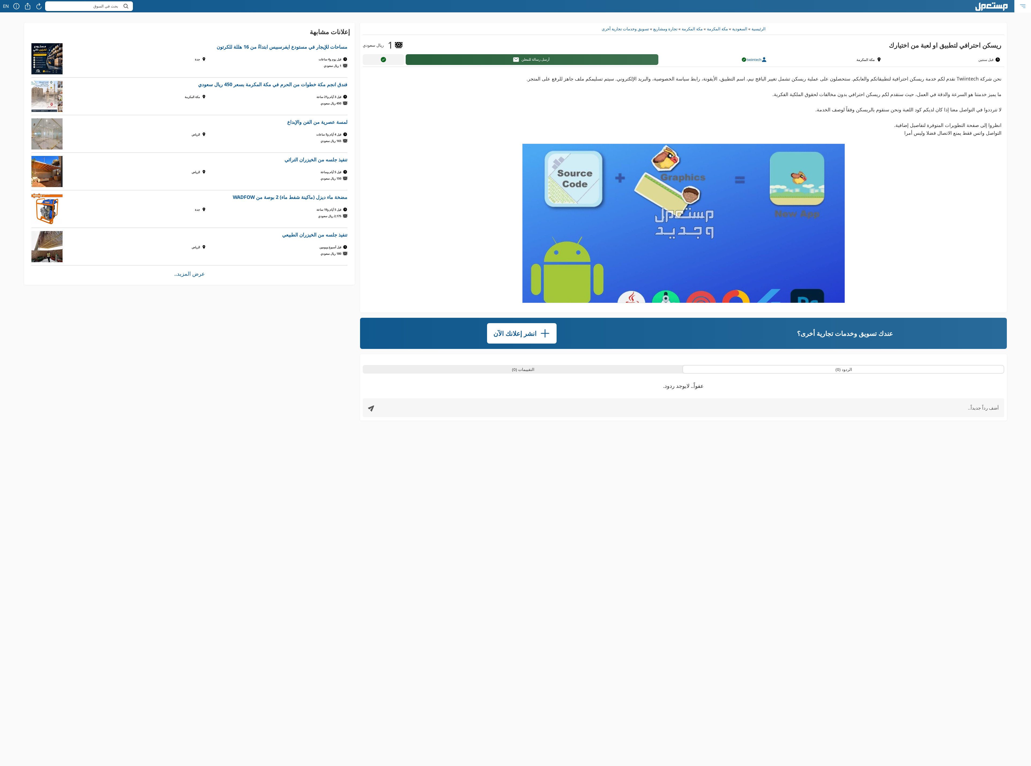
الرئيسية (758, 28)
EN (6, 6)
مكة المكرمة (717, 28)
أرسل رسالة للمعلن (535, 59)
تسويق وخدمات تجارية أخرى (625, 28)
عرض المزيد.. (189, 273)
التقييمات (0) (523, 369)
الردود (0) (844, 369)
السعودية (739, 28)
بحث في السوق (105, 6)
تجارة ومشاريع (665, 28)
